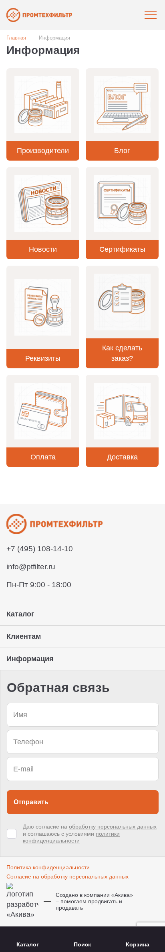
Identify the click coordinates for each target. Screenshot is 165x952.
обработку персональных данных (113, 826)
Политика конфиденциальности (48, 867)
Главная (16, 38)
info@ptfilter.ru (30, 566)
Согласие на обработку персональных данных (67, 876)
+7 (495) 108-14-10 (39, 549)
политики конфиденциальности (71, 837)
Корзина (137, 944)
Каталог (27, 944)
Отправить (31, 802)
